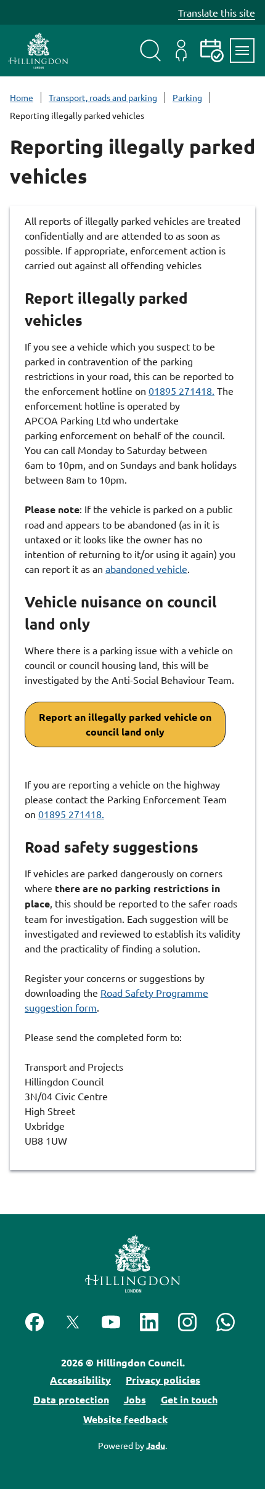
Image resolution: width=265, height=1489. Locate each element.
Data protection (71, 1399)
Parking (187, 97)
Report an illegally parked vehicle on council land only (125, 724)
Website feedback (125, 1419)
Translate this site (216, 12)
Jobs (135, 1399)
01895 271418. (181, 390)
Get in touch (189, 1399)
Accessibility (80, 1379)
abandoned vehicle (146, 568)
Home (21, 97)
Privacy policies (163, 1379)
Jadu (155, 1445)
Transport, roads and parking (103, 97)
